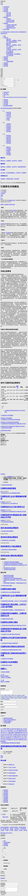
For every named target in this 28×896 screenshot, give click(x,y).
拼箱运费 (5, 800)
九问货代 (9, 476)
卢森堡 (25, 736)
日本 (22, 736)
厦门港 (25, 830)
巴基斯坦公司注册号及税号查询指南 (10, 422)
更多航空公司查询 (13, 770)
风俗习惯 (6, 729)
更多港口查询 (12, 778)
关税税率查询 (9, 61)
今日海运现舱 (6, 722)
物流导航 (8, 112)
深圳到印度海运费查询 (9, 537)
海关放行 (10, 734)
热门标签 (5, 104)
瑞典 (22, 729)
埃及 (6, 730)
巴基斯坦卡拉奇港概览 (6, 418)
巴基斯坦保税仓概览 (6, 430)
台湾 (11, 736)
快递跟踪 (8, 150)
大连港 (20, 830)
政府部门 (8, 130)
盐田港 (11, 828)
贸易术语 (8, 115)
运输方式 (5, 37)
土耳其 (7, 736)
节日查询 (8, 154)
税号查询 (8, 131)
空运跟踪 (8, 148)
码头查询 (8, 143)
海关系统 (10, 730)
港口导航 (5, 11)
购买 (2, 755)
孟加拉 (25, 739)
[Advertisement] (14, 459)
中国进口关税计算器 (11, 24)
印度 (2, 491)
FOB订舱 (5, 8)
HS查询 (8, 151)
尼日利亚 (3, 734)
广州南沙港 (23, 828)
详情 (2, 757)
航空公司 (18, 734)
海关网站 (8, 137)
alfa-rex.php (6, 94)
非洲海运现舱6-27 (7, 721)
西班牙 (4, 738)
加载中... (4, 669)
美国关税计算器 (10, 26)
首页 (4, 36)
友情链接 (5, 797)
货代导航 (5, 66)
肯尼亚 (6, 734)
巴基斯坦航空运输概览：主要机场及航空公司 (14, 583)
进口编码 (19, 730)
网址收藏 (3, 760)
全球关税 (5, 60)
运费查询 (5, 64)
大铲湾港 (16, 828)
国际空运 (13, 45)
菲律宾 (17, 739)
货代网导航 (6, 6)
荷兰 (7, 732)
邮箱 (2, 704)
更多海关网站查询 (13, 775)
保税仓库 (21, 739)
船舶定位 (8, 147)
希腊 (18, 738)
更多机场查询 (12, 773)
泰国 (26, 732)
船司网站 (8, 135)
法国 (14, 734)
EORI (2, 729)
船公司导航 (6, 29)
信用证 (8, 118)
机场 (15, 738)
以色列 (14, 730)
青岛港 (16, 830)
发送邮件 (3, 894)
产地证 (8, 119)
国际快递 (8, 141)
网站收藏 (24, 730)
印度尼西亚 (23, 734)
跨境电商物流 (13, 54)
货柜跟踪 (8, 153)
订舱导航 (5, 9)
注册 (2, 4)
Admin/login (6, 92)
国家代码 (8, 15)
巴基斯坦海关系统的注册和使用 (13, 646)
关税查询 (5, 23)
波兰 (5, 736)
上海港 (2, 830)
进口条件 (3, 732)
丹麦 (14, 739)
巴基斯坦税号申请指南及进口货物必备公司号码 (13, 426)
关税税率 (8, 128)
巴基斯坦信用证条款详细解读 (11, 562)
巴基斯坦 (9, 108)
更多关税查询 (12, 781)
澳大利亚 (22, 738)
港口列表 (8, 12)
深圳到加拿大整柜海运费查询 (12, 556)
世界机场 (5, 17)
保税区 (18, 729)
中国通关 (5, 58)
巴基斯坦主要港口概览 (10, 569)
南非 (13, 738)
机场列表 (8, 18)
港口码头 (8, 125)
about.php (5, 93)
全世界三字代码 (10, 20)
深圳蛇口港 (6, 828)
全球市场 (5, 57)
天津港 (11, 830)
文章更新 (5, 102)
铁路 (24, 732)
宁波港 (7, 830)
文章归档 (5, 101)
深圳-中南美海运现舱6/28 (9, 719)
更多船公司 (11, 784)
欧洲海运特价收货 (8, 718)
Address (3, 707)
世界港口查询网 (14, 827)
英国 (2, 730)
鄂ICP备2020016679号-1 (6, 833)
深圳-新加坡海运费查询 (9, 528)
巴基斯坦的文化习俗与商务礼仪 (13, 507)
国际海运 (13, 40)
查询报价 (5, 790)
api (4, 95)
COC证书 (8, 116)
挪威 (15, 736)
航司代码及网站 (10, 21)
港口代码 (8, 14)
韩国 (2, 738)
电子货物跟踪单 (9, 739)
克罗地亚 (25, 729)
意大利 (3, 739)
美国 (10, 729)
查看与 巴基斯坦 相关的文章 (8, 204)
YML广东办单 (12, 767)
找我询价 (3, 878)
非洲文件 (19, 736)
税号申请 (13, 729)
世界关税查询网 (5, 827)
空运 (13, 736)
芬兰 (4, 730)
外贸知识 (5, 63)
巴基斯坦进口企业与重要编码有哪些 (12, 578)
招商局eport (11, 764)
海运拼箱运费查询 (8, 105)
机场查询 (8, 127)
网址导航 (5, 802)
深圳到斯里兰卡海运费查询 (11, 546)
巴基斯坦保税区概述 (8, 488)
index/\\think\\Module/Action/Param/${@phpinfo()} (15, 97)
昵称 (2, 701)
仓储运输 (13, 49)
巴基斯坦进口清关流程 (10, 568)
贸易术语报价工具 (11, 27)
